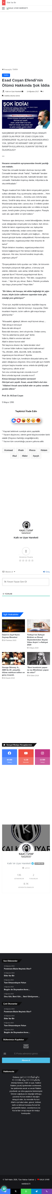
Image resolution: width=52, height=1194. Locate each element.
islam (44, 450)
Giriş (47, 572)
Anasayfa (7, 70)
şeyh (36, 456)
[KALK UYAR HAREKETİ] (17, 8)
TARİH (15, 70)
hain (21, 450)
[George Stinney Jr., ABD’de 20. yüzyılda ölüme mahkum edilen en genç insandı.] (13, 658)
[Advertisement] (26, 39)
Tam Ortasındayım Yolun (16, 3)
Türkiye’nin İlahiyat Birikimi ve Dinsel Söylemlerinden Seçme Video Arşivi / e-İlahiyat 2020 (37, 640)
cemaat (9, 450)
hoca (32, 450)
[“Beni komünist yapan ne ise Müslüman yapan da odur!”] (38, 658)
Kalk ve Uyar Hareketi (13, 91)
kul (15, 456)
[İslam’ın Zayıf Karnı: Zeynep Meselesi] (13, 625)
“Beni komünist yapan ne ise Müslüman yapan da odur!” (38, 669)
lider (25, 456)
